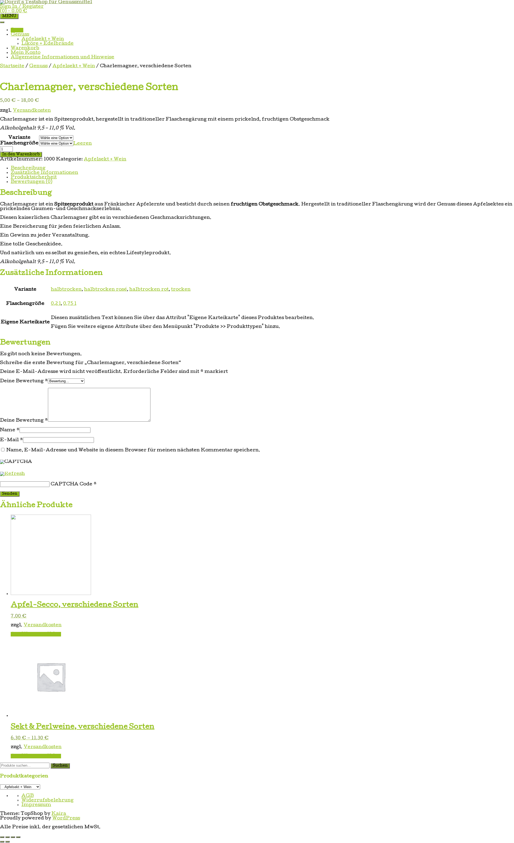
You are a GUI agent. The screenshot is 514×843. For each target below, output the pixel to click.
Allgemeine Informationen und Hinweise (62, 57)
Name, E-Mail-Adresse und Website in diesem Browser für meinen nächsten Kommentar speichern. (133, 450)
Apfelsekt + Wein (42, 39)
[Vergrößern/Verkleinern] (2, 837)
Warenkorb (25, 48)
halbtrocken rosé (105, 289)
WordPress (66, 818)
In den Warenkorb (21, 154)
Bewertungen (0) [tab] (31, 182)
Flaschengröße (19, 143)
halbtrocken (66, 289)
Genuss (20, 34)
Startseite (12, 66)
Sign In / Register (22, 7)
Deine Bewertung (24, 381)
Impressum (36, 805)
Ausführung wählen (36, 634)
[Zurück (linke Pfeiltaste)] (2, 841)
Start (17, 30)
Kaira (58, 814)
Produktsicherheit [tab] (34, 177)
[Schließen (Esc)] (18, 837)
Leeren (82, 143)
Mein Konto (25, 53)
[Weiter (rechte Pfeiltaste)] (7, 841)
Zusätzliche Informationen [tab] (44, 173)
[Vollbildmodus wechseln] (7, 837)
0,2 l (56, 304)
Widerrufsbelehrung (47, 800)
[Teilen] (13, 837)
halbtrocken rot (149, 289)
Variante (19, 138)
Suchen (60, 766)
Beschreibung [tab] (28, 168)
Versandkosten (32, 110)
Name (10, 430)
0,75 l (69, 304)
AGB (27, 796)
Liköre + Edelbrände (47, 44)
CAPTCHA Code (71, 484)
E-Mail (11, 440)
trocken (181, 289)
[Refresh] (12, 474)
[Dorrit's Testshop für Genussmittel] (46, 2)
